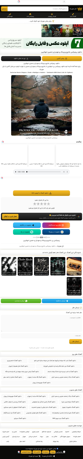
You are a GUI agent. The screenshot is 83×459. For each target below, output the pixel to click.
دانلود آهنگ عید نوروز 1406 (60, 418)
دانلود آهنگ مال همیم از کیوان (18, 366)
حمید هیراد (5, 432)
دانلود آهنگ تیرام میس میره (70, 402)
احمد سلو (22, 441)
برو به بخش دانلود (20, 58)
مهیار (24, 437)
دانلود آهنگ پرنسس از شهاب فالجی (15, 402)
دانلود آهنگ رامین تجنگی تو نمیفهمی (43, 402)
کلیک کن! (68, 446)
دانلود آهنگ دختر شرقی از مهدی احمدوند (43, 407)
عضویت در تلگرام (25, 225)
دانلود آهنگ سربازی (20, 418)
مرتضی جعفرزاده (24, 432)
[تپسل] (2, 178)
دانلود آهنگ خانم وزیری (14, 361)
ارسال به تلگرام (60, 301)
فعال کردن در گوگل (10, 216)
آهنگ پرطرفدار (52, 17)
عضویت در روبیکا (54, 232)
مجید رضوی (35, 432)
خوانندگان (10, 16)
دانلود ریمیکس (55, 63)
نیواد (41, 437)
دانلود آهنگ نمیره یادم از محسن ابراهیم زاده (65, 413)
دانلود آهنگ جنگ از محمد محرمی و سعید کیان (65, 377)
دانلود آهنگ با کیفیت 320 (40, 193)
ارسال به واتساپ (20, 301)
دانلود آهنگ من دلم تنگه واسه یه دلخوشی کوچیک (58, 366)
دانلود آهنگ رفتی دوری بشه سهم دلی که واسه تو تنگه (22, 372)
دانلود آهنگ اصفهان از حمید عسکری (15, 407)
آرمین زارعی (5, 437)
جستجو (4, 9)
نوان (47, 437)
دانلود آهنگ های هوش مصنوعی (36, 413)
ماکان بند (54, 437)
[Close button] (80, 422)
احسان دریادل (33, 437)
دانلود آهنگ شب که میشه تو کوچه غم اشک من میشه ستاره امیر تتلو (55, 361)
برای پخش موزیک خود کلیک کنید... (40, 21)
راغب (7, 441)
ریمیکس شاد (30, 16)
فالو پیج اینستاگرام (55, 225)
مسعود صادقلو (46, 432)
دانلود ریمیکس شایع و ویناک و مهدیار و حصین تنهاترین (61, 52)
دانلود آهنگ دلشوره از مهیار (70, 407)
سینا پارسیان (16, 437)
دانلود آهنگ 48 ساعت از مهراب (37, 377)
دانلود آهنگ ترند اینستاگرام (12, 413)
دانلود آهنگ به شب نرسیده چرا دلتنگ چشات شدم (63, 372)
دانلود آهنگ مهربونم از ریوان (41, 383)
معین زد (14, 432)
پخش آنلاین (60, 58)
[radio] (48, 204)
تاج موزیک (73, 9)
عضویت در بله (25, 232)
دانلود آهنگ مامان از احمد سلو (13, 377)
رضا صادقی (39, 441)
